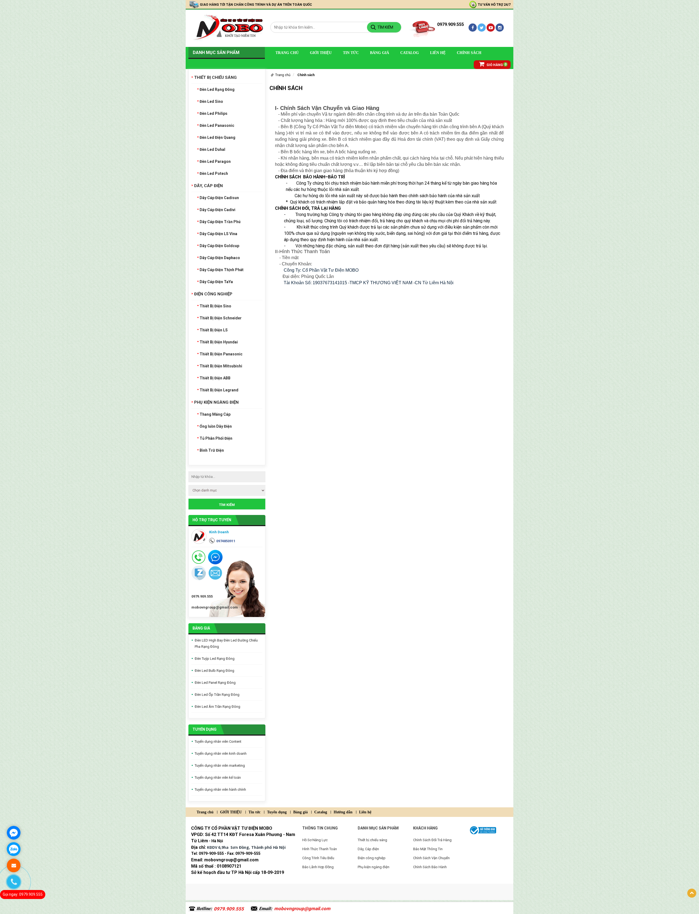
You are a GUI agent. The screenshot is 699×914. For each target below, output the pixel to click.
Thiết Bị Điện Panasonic (221, 354)
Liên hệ (438, 53)
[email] (215, 573)
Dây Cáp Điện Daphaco (220, 258)
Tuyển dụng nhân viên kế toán (218, 777)
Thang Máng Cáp (215, 414)
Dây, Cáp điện (208, 185)
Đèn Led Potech (214, 173)
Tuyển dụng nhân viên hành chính (220, 789)
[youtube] (491, 27)
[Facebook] (473, 27)
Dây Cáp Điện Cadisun (219, 198)
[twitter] (482, 27)
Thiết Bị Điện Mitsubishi (221, 366)
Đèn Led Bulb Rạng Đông (214, 671)
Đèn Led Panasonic (217, 125)
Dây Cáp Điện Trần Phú (220, 222)
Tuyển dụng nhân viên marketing (220, 765)
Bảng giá (379, 53)
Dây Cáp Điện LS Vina (218, 234)
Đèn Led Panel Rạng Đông (215, 683)
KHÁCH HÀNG (425, 828)
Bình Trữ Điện (212, 450)
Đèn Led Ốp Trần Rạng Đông (217, 695)
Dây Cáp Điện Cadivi (217, 210)
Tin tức (351, 53)
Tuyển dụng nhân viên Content (218, 741)
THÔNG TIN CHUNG (320, 828)
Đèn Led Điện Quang (217, 137)
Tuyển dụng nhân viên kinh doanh (221, 753)
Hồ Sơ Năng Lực (315, 840)
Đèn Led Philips (213, 113)
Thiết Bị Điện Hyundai (219, 342)
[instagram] (500, 27)
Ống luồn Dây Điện (216, 426)
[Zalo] (198, 573)
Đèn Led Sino (211, 101)
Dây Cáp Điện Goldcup (219, 246)
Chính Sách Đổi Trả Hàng (432, 840)
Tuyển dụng (204, 729)
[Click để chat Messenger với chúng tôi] (13, 833)
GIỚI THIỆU (321, 53)
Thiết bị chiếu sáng (215, 77)
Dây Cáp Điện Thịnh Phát (222, 270)
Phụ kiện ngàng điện (216, 402)
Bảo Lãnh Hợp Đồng (318, 867)
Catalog (409, 53)
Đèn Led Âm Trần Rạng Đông (217, 707)
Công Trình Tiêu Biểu (318, 858)
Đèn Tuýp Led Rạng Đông (215, 659)
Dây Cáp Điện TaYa (216, 282)
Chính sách (469, 53)
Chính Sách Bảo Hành (430, 867)
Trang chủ (287, 53)
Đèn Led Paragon (215, 161)
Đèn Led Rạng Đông (217, 89)
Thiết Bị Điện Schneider (221, 318)
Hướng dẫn (343, 812)
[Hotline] (198, 557)
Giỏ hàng (495, 64)
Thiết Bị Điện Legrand (219, 390)
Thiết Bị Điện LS (214, 330)
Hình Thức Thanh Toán (319, 849)
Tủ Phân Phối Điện (216, 438)
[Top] (691, 893)
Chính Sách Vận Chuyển (431, 858)
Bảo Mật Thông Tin (428, 849)
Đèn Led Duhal (212, 149)
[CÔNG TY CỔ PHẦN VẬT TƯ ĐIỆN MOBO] (226, 28)
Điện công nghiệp (213, 294)
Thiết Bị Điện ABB (215, 378)
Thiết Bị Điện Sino (215, 306)
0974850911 (225, 541)
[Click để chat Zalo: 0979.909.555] (13, 849)
